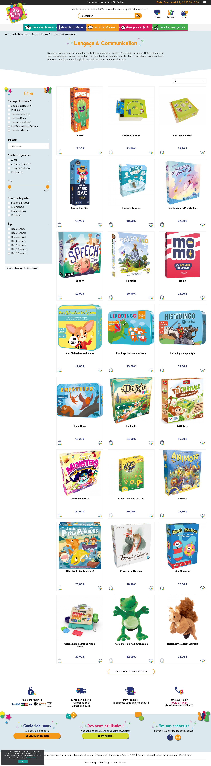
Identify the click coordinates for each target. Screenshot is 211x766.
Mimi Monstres (182, 571)
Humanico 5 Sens (182, 135)
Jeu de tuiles (20, 130)
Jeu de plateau (21, 106)
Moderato (18, 211)
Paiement (102, 755)
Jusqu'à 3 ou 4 (21, 164)
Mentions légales (118, 755)
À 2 (14, 160)
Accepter (23, 761)
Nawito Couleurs (131, 135)
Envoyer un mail (38, 735)
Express (17, 207)
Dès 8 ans (18, 241)
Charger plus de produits (131, 671)
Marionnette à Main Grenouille (131, 643)
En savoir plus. (31, 758)
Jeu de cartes (20, 114)
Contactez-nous (37, 725)
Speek (79, 135)
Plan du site (185, 755)
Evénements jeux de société (57, 755)
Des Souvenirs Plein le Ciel (182, 208)
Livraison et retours (84, 755)
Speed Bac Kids (80, 208)
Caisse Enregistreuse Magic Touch (79, 645)
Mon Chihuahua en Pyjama (80, 353)
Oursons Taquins (131, 208)
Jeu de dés (18, 118)
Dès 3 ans (18, 233)
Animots (182, 498)
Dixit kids (131, 426)
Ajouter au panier (59, 151)
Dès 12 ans (19, 249)
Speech (80, 280)
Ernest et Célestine (131, 571)
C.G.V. (132, 755)
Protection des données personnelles (157, 755)
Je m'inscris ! (105, 735)
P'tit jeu (17, 110)
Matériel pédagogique (24, 126)
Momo (182, 280)
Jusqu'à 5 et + (21, 168)
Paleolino (131, 280)
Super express (20, 203)
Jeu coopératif (21, 122)
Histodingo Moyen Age (182, 353)
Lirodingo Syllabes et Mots (131, 353)
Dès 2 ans (18, 229)
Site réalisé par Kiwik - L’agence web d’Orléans (105, 762)
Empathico (80, 426)
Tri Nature (182, 426)
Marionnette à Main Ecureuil (182, 643)
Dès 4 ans (18, 237)
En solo (17, 172)
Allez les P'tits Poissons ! (80, 571)
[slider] (9, 187)
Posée (16, 215)
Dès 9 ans (18, 245)
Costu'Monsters (80, 498)
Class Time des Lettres (131, 498)
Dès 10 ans (19, 253)
